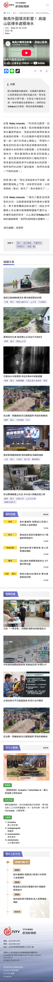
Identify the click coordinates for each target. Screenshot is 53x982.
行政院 (19, 459)
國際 (6, 419)
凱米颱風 (27, 243)
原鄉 (6, 341)
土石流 (33, 301)
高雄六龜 (31, 247)
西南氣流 (21, 247)
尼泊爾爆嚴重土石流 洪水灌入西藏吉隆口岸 (24, 494)
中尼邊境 (20, 419)
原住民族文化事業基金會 (13, 967)
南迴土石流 (21, 341)
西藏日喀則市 (10, 502)
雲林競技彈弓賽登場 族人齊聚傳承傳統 (34, 549)
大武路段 (42, 301)
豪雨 (45, 380)
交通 (6, 301)
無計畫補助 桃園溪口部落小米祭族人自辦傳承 (34, 523)
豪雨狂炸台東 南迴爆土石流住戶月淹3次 (22, 337)
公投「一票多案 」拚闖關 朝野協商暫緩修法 (24, 628)
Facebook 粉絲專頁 (11, 970)
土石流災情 (30, 498)
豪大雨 (27, 459)
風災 (19, 243)
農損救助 (36, 459)
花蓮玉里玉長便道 (33, 380)
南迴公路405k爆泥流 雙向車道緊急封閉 (22, 297)
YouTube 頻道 (8, 973)
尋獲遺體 (20, 380)
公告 (6, 459)
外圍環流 (37, 243)
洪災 (28, 419)
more (17, 911)
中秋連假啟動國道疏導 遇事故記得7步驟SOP (25, 664)
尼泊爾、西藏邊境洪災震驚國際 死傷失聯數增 (25, 415)
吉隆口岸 (20, 498)
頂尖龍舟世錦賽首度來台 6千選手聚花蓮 (34, 562)
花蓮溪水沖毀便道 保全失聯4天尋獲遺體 (22, 376)
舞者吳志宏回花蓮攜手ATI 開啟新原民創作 (34, 536)
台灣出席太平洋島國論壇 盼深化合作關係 (23, 700)
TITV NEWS (20, 3)
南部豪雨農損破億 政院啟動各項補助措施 (23, 455)
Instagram (7, 976)
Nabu (7, 33)
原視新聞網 (22, 6)
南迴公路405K (22, 301)
